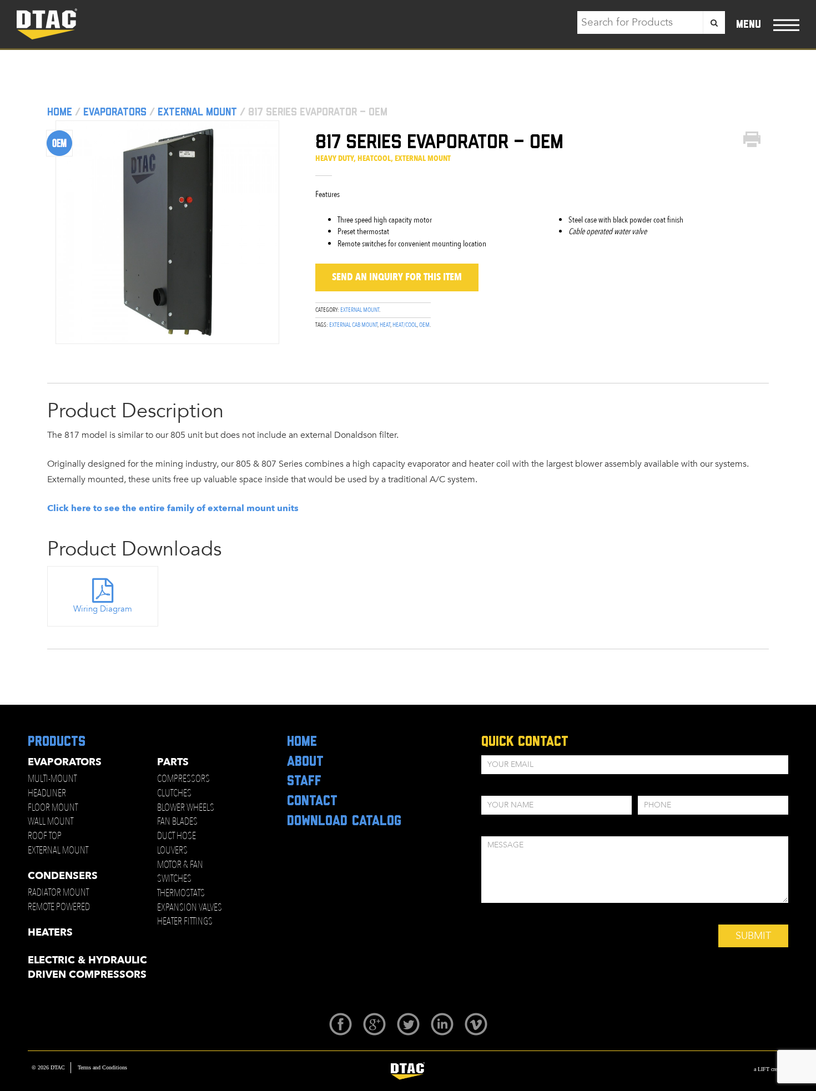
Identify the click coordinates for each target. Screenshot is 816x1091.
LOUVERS (172, 850)
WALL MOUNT (50, 822)
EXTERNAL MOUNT (58, 850)
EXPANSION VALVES (189, 908)
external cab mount (353, 325)
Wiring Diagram (102, 608)
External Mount (197, 112)
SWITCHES (174, 879)
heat (385, 325)
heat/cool (404, 325)
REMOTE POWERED (59, 907)
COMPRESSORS (183, 779)
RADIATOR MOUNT (58, 893)
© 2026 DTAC (48, 1067)
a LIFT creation (771, 1069)
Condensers (63, 876)
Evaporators (115, 112)
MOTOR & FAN (180, 865)
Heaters (50, 933)
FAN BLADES (177, 822)
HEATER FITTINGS (185, 921)
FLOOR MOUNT (53, 808)
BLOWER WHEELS (185, 808)
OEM (424, 325)
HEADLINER (47, 793)
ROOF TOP (45, 836)
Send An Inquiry (397, 277)
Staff (304, 781)
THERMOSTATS (181, 893)
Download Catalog (344, 821)
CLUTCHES (174, 793)
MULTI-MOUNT (52, 779)
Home (59, 112)
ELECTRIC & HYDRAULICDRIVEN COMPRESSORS (87, 967)
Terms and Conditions (102, 1067)
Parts (173, 762)
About (305, 762)
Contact (312, 801)
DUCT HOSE (176, 836)
